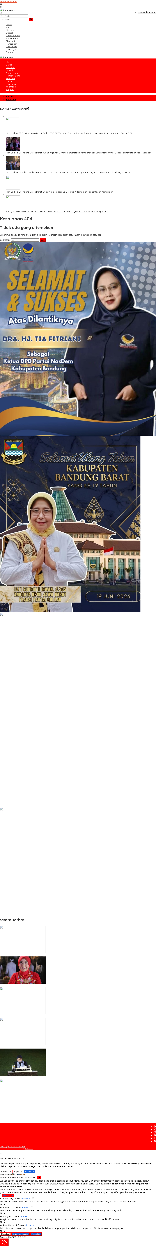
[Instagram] (155, 1132)
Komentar (11, 99)
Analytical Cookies (12, 1216)
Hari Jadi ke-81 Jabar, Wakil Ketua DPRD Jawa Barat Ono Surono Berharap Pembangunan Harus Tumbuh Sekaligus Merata (68, 172)
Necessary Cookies (12, 1198)
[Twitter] (155, 1129)
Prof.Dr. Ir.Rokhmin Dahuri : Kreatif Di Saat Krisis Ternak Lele (30, 955)
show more (8, 1195)
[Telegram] (155, 1141)
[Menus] (1, 4)
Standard (26, 1198)
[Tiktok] (154, 1138)
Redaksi (29, 1148)
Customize (6, 1171)
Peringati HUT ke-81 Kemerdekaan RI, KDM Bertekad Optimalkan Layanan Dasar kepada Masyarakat (57, 211)
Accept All (29, 1171)
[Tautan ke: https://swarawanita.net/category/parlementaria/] (28, 109)
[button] (31, 19)
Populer (10, 96)
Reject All (18, 1171)
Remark (26, 1207)
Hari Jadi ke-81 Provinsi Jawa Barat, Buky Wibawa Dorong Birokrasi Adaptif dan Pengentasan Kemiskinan (59, 191)
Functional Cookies (12, 1207)
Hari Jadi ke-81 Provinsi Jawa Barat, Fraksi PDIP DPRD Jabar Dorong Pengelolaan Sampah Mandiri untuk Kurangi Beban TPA (69, 133)
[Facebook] (155, 1126)
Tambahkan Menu (147, 12)
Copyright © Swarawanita (12, 1146)
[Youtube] (155, 1135)
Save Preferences (20, 1234)
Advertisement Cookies (14, 1225)
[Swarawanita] (7, 10)
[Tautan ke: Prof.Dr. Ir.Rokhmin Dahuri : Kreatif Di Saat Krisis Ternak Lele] (23, 952)
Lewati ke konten (8, 1)
